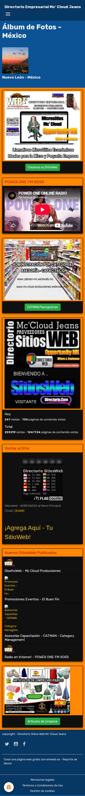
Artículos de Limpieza (42, 721)
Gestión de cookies (42, 790)
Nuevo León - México (21, 77)
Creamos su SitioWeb (42, 167)
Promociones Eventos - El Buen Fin (32, 599)
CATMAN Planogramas (42, 307)
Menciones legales (42, 779)
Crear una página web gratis (22, 759)
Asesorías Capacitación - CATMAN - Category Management (39, 638)
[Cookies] (9, 787)
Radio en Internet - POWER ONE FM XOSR (37, 657)
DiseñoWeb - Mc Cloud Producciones (33, 571)
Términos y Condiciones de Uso (42, 785)
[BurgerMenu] (8, 14)
